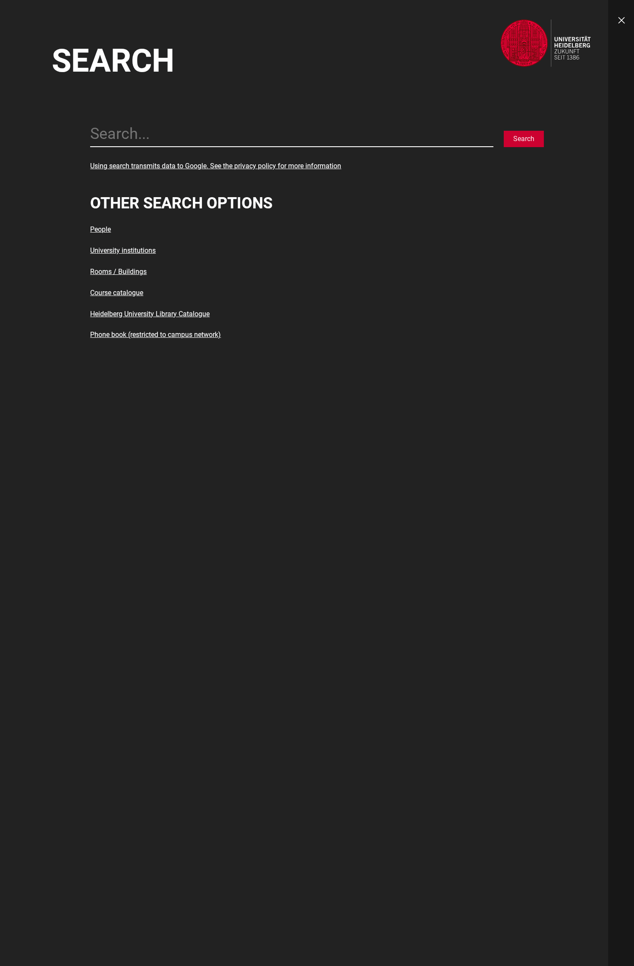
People (100, 229)
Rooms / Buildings (118, 271)
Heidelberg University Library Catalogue (150, 314)
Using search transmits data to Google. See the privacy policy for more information (215, 166)
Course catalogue (116, 293)
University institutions (123, 250)
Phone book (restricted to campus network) (155, 334)
